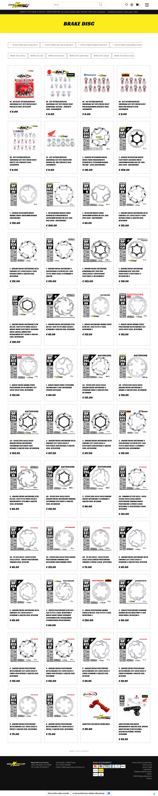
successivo (85, 751)
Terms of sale (147, 767)
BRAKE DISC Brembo (56, 56)
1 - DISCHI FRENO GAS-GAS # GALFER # (58, 45)
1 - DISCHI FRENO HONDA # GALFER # (92, 45)
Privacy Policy (136, 762)
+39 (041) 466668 (64, 765)
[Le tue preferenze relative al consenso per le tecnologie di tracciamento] (154, 794)
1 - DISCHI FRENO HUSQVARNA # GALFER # (128, 45)
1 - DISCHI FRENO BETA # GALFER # (24, 45)
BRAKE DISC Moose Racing (124, 56)
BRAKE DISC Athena (17, 56)
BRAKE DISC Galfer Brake (79, 56)
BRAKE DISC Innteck (101, 56)
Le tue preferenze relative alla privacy (88, 793)
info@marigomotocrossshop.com (73, 767)
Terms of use (147, 765)
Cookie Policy (147, 762)
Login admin (147, 769)
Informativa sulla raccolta (58, 793)
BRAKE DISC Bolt (36, 56)
